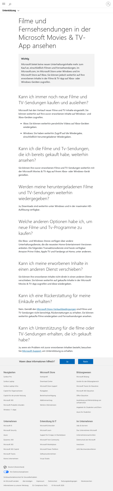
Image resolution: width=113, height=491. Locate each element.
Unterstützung (9, 10)
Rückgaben (44, 391)
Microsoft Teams (9, 454)
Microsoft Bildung (83, 377)
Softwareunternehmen (48, 454)
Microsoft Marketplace (48, 444)
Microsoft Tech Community (49, 440)
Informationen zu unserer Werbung (16, 485)
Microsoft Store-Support (48, 386)
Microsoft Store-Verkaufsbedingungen (56, 309)
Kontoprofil (44, 377)
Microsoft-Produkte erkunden (14, 405)
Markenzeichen (86, 481)
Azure (6, 435)
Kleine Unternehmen (11, 458)
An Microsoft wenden (11, 481)
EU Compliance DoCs (40, 485)
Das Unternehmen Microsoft (87, 430)
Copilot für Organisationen (13, 391)
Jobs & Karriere (82, 425)
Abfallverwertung (46, 400)
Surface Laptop (9, 381)
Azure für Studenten (84, 412)
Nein (85, 361)
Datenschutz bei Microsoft (86, 440)
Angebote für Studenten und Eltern (89, 407)
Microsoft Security (10, 430)
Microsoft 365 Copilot (11, 449)
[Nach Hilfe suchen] (10, 3)
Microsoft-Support (31, 350)
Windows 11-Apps (10, 410)
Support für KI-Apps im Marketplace (52, 435)
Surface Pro (8, 377)
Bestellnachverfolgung (48, 395)
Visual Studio (44, 458)
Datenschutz (52, 481)
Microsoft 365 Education (85, 391)
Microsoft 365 (8, 400)
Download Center (46, 381)
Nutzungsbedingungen (69, 481)
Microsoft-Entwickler (47, 425)
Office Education (82, 395)
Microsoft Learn (45, 430)
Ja (67, 361)
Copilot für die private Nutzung (15, 395)
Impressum (40, 481)
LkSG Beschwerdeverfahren (86, 449)
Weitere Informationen (48, 405)
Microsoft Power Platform (49, 449)
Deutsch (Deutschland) (16, 467)
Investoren (80, 444)
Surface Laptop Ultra (11, 386)
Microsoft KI (8, 425)
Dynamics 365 (9, 440)
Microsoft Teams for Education (87, 386)
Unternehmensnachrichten (86, 435)
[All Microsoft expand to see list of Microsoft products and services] (3, 4)
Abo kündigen (27, 481)
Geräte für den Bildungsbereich (88, 381)
